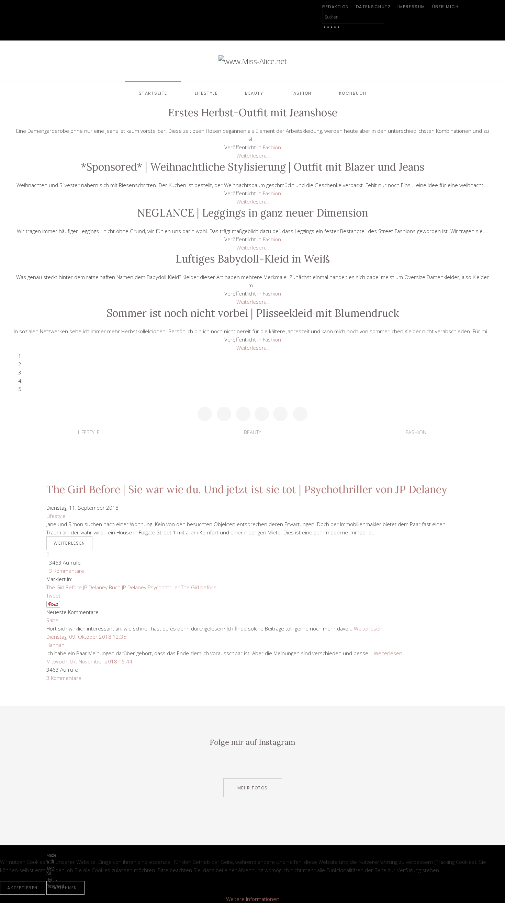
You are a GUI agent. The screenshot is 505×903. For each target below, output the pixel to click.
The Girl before (198, 587)
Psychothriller (164, 587)
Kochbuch (353, 93)
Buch (115, 587)
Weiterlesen (69, 543)
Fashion (301, 93)
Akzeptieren (22, 888)
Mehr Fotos (252, 788)
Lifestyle (206, 93)
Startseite (153, 93)
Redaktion (335, 7)
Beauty (254, 93)
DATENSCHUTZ (373, 7)
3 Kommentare (65, 570)
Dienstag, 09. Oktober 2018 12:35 (86, 636)
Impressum (411, 7)
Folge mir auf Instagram (252, 742)
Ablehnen (65, 888)
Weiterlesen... (252, 155)
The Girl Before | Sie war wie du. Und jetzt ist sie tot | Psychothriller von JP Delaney (246, 489)
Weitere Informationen (252, 898)
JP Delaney (134, 587)
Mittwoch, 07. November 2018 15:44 (89, 661)
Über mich (445, 7)
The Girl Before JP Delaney (77, 587)
